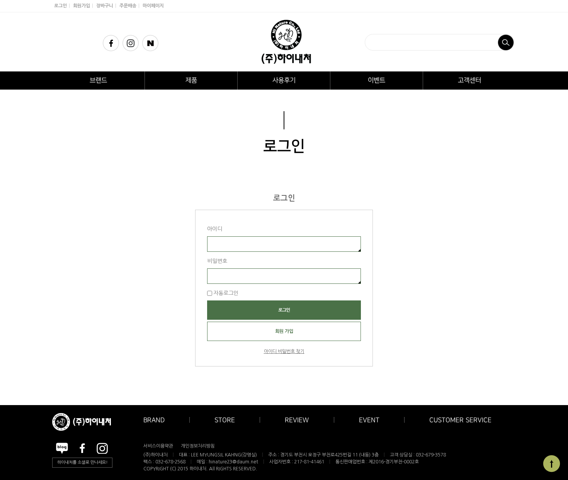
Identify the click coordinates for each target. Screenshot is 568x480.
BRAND (154, 420)
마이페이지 (153, 5)
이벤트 (376, 80)
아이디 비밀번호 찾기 (284, 351)
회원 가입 (284, 331)
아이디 (214, 229)
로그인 (60, 5)
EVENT (369, 420)
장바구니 (104, 5)
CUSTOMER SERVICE (460, 420)
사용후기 (284, 80)
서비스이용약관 (158, 446)
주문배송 (127, 5)
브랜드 (98, 80)
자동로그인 (225, 293)
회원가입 (81, 5)
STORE (224, 420)
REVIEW (297, 420)
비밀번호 (217, 261)
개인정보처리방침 (198, 446)
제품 (191, 80)
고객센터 (469, 80)
